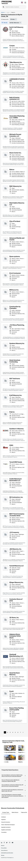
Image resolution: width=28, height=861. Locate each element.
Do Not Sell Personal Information (7, 852)
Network (5, 3)
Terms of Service (4, 850)
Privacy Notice (4, 847)
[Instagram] (9, 842)
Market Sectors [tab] (15, 812)
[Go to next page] (23, 732)
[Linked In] (1, 842)
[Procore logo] (7, 1)
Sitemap (2, 855)
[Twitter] (6, 842)
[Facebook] (4, 842)
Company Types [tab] (5, 812)
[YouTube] (12, 842)
